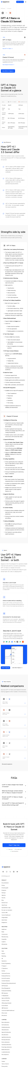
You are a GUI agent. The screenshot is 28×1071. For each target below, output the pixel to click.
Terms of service (5, 1063)
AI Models (3, 8)
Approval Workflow (6, 998)
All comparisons (5, 1054)
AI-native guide (5, 887)
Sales (3, 951)
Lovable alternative (6, 1052)
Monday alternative (6, 1039)
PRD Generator (5, 993)
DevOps (3, 970)
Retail (3, 931)
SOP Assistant (5, 985)
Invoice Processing (6, 978)
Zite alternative (5, 1034)
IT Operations (5, 968)
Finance (3, 953)
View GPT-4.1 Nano (7, 48)
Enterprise (4, 890)
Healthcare (4, 929)
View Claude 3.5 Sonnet (8, 64)
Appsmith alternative (6, 1032)
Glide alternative (5, 1029)
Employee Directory (6, 975)
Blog (3, 900)
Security (3, 897)
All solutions (4, 1015)
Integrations (4, 922)
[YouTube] (17, 871)
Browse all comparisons (7, 764)
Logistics (4, 941)
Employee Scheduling (6, 990)
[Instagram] (6, 871)
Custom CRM (4, 912)
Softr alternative (5, 1024)
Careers (3, 1061)
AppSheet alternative (6, 1037)
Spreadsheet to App (6, 907)
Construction (5, 934)
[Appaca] (5, 2)
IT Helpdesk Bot (5, 995)
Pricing (3, 885)
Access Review (5, 1005)
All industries (4, 944)
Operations (4, 961)
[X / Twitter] (10, 871)
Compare (9, 8)
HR (2, 958)
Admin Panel (4, 920)
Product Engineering (6, 963)
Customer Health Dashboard (8, 1010)
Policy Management (6, 988)
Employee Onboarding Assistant (9, 983)
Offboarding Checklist (6, 1003)
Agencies (4, 895)
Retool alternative (5, 1022)
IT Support (4, 966)
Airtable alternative (6, 1027)
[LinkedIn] (13, 871)
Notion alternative (6, 1042)
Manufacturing (5, 936)
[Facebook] (3, 871)
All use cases (4, 1013)
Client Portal (4, 905)
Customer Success (6, 973)
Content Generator (6, 980)
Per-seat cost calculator (7, 910)
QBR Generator (5, 1008)
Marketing (4, 956)
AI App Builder (5, 917)
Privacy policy (5, 1066)
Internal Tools (5, 902)
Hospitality (4, 939)
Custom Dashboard (6, 915)
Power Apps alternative (7, 1047)
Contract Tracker (5, 1000)
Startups (4, 892)
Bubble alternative (5, 1049)
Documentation (5, 882)
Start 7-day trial (20, 1)
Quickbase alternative (6, 1044)
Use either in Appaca (8, 71)
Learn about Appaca (16, 667)
